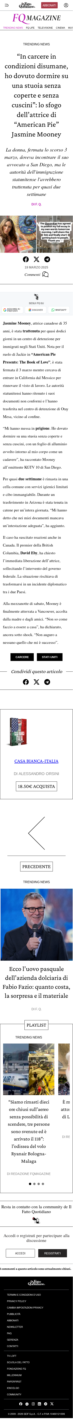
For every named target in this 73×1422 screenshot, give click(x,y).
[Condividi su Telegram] (47, 259)
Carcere (22, 657)
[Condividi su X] (36, 259)
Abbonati (49, 5)
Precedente (36, 866)
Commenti (32, 274)
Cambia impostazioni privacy (25, 1307)
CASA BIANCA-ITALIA (36, 761)
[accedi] (66, 5)
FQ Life (30, 27)
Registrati (52, 1253)
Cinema (60, 27)
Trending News (13, 27)
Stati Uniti (49, 657)
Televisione (45, 27)
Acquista (36, 786)
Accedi (20, 1253)
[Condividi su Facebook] (26, 259)
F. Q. (38, 204)
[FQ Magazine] (36, 18)
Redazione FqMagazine (31, 1174)
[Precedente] (36, 836)
